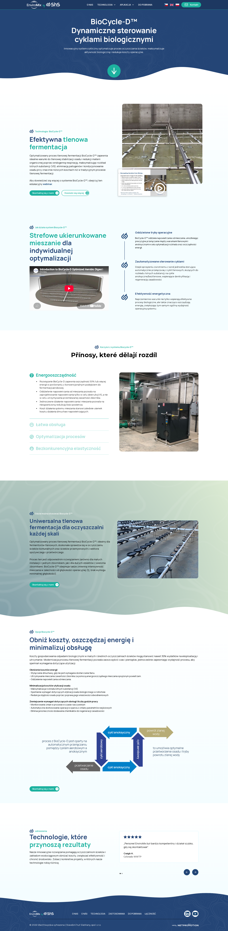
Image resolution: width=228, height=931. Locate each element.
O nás (84, 913)
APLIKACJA (125, 4)
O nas (90, 4)
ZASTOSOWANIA (116, 913)
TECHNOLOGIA (98, 913)
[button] (106, 4)
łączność (150, 913)
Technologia (105, 4)
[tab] (69, 394)
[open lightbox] (142, 182)
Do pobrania (145, 4)
